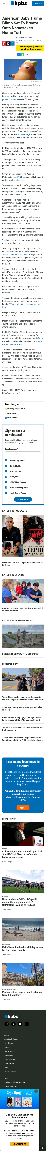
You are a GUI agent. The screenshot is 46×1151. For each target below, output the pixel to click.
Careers (7, 1047)
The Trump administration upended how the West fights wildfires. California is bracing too (22, 738)
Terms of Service (10, 1071)
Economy (5, 896)
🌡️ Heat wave (10, 413)
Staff (6, 1067)
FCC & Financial (9, 1051)
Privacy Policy (9, 1063)
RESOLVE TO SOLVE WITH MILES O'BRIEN (20, 654)
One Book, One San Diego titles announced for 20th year (22, 563)
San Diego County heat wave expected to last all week (22, 708)
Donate (23, 807)
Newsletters (8, 1043)
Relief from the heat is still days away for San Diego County (22, 948)
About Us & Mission (11, 1039)
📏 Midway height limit (15, 409)
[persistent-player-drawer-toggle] (43, 1148)
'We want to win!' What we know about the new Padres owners (22, 728)
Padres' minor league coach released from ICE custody (22, 993)
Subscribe (23, 499)
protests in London (10, 99)
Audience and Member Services (15, 1082)
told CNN (17, 177)
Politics (4, 849)
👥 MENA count (11, 418)
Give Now (38, 3)
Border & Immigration (9, 989)
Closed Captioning (10, 1086)
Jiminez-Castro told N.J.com (15, 254)
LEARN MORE (19, 1144)
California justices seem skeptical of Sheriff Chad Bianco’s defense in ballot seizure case (22, 854)
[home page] (19, 3)
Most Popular (9, 663)
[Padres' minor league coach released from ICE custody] (23, 974)
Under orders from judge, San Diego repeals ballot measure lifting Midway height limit (22, 718)
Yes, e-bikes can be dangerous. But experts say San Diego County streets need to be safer (23, 698)
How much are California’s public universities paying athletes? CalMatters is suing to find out (20, 902)
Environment (6, 944)
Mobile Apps (8, 1055)
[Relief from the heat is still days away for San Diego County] (23, 929)
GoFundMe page (22, 134)
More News (8, 818)
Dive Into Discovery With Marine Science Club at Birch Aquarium (22, 609)
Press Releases (9, 1059)
